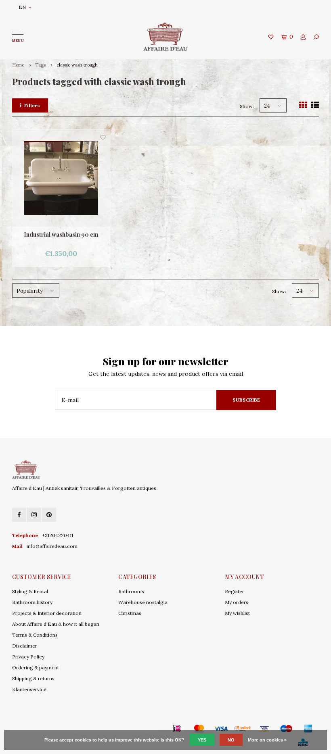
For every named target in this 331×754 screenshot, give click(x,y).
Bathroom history (32, 602)
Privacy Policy (28, 657)
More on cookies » (267, 739)
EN (22, 7)
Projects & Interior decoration (47, 613)
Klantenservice (29, 689)
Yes (202, 739)
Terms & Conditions (35, 635)
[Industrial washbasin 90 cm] (61, 178)
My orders (236, 602)
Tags (40, 65)
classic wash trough (77, 65)
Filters (32, 105)
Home (18, 65)
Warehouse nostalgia (143, 602)
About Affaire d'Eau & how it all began (55, 624)
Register (234, 591)
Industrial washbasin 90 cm (61, 234)
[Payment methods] (165, 729)
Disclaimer (24, 646)
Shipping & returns (33, 678)
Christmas (129, 613)
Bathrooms (131, 591)
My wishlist (237, 613)
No (231, 739)
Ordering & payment (35, 667)
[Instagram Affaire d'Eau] (34, 515)
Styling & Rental (30, 591)
